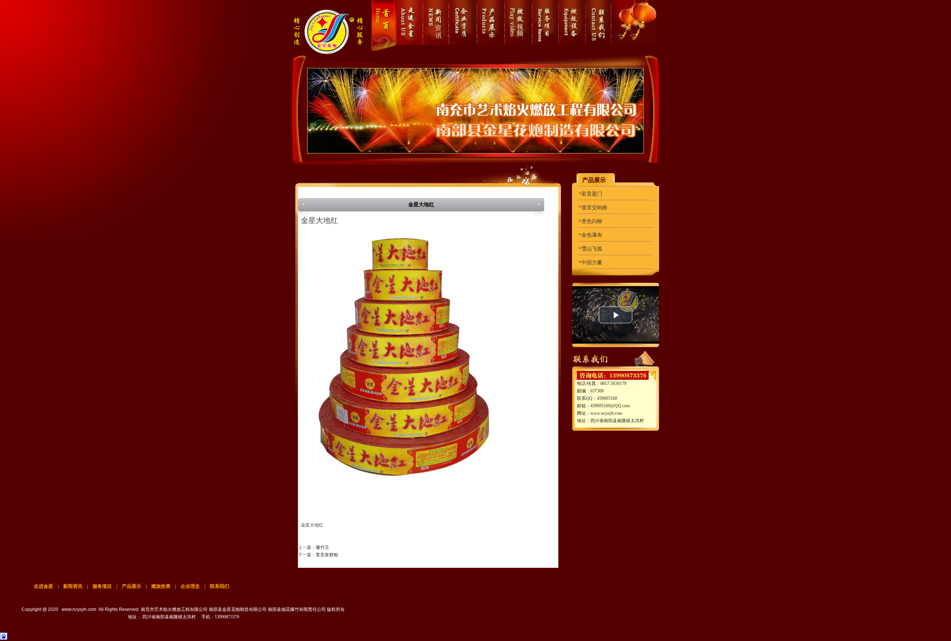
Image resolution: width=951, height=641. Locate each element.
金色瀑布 (591, 235)
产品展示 (131, 586)
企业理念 (190, 586)
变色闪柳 (591, 221)
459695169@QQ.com (610, 405)
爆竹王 (322, 547)
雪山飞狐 (591, 249)
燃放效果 (161, 586)
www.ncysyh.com (606, 413)
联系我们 (219, 586)
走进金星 (43, 586)
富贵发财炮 (327, 554)
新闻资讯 (72, 586)
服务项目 (102, 586)
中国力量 (591, 262)
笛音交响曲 (594, 207)
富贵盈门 (591, 194)
